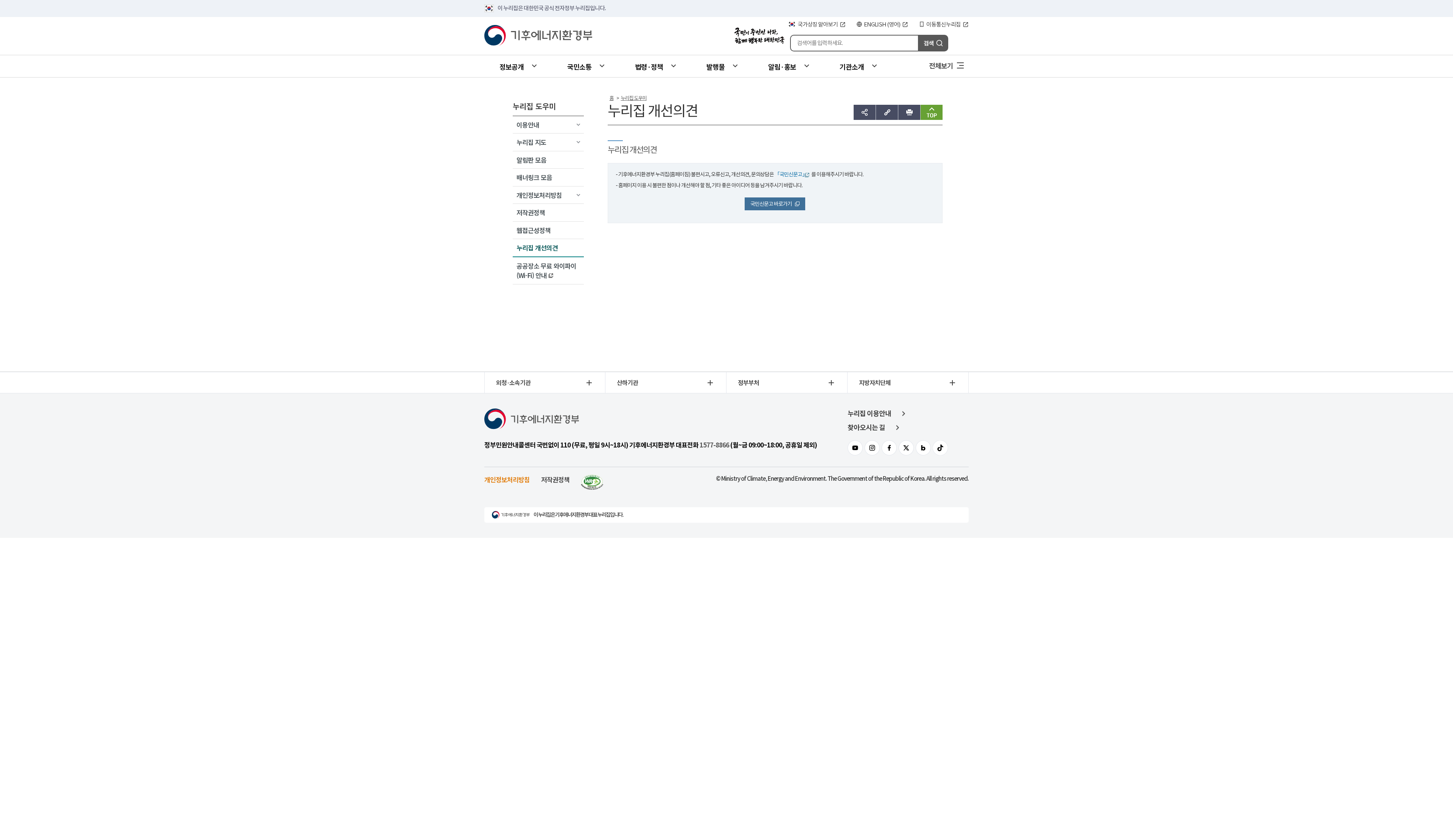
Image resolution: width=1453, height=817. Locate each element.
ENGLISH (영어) (882, 24)
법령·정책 (649, 66)
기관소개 (852, 66)
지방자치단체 (875, 382)
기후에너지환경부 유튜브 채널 (855, 447)
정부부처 (748, 382)
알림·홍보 (782, 66)
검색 (928, 43)
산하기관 (627, 382)
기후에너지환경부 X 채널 (906, 447)
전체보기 (941, 65)
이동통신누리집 (943, 24)
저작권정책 (555, 479)
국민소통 (579, 66)
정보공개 (511, 66)
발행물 (715, 66)
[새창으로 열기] (592, 479)
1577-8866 (714, 445)
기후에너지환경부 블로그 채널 (923, 447)
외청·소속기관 (513, 382)
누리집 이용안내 (869, 413)
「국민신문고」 (791, 174)
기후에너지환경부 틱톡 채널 (940, 447)
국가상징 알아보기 (818, 24)
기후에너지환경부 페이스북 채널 (889, 447)
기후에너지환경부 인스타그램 (872, 447)
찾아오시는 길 (866, 427)
